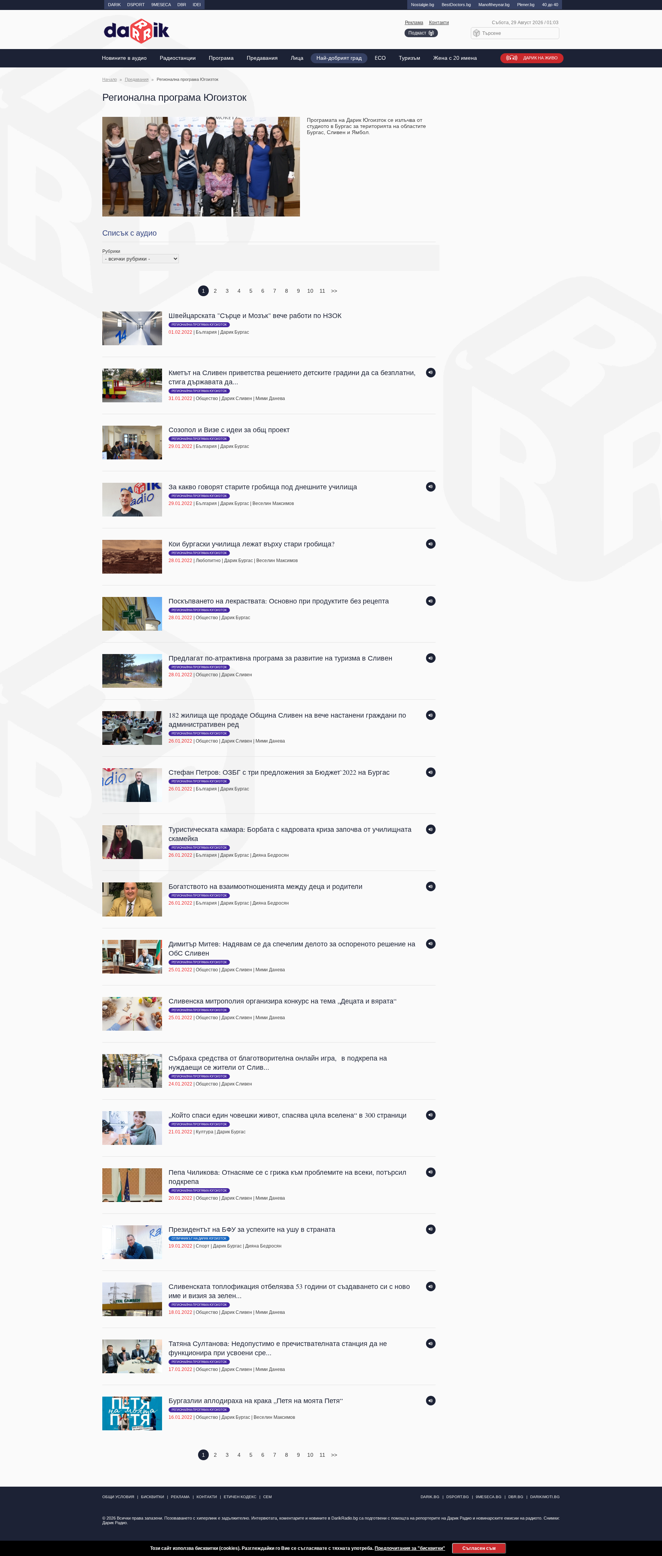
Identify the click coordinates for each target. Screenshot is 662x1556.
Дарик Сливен (236, 398)
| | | (292, 385)
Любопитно (208, 560)
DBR (181, 4)
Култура (204, 1132)
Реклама (414, 22)
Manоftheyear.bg (494, 4)
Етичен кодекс (240, 1497)
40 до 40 (550, 4)
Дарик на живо (540, 58)
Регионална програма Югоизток (199, 324)
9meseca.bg (488, 1497)
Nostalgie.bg (422, 4)
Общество (207, 398)
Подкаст (417, 33)
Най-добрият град (339, 58)
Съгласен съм (479, 1548)
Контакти (439, 22)
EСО (380, 58)
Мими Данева (270, 398)
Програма (221, 58)
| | (255, 323)
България (206, 332)
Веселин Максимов (273, 503)
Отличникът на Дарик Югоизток (199, 1238)
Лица (297, 58)
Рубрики (111, 251)
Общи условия (118, 1497)
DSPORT (136, 4)
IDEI (197, 4)
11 (322, 291)
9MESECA (161, 4)
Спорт (203, 1246)
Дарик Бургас (234, 332)
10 (310, 291)
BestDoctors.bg (456, 4)
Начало (109, 79)
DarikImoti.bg (545, 1497)
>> (334, 291)
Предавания (262, 58)
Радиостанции (178, 58)
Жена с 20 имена (455, 58)
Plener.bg (525, 4)
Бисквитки (152, 1497)
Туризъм (409, 58)
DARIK (114, 4)
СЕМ (267, 1497)
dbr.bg (515, 1497)
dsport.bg (457, 1497)
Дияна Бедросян (270, 855)
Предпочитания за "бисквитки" (410, 1548)
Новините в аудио (124, 58)
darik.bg (430, 1497)
